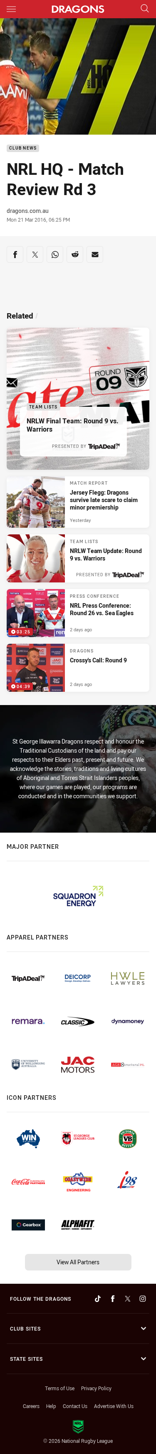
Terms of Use (59, 1388)
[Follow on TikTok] (97, 1298)
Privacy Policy (96, 1388)
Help (51, 1406)
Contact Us (75, 1406)
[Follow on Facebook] (112, 1298)
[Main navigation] (11, 9)
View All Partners (78, 1262)
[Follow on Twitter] (127, 1298)
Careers (31, 1406)
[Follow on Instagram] (142, 1298)
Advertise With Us (114, 1406)
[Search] (144, 9)
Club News (23, 148)
